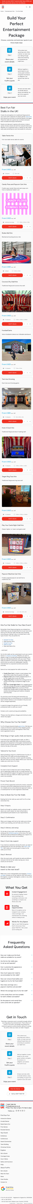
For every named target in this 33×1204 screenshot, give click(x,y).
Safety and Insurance (7, 1162)
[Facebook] (16, 1111)
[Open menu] (29, 7)
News (2, 1176)
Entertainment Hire (9, 11)
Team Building (5, 1144)
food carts (29, 116)
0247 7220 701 (11, 1104)
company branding (11, 656)
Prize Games (4, 1127)
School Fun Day (8, 643)
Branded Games (5, 1130)
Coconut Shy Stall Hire (10, 282)
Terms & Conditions (28, 1203)
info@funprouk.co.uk (13, 1106)
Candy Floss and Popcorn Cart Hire (14, 184)
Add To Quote (12, 178)
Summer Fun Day (8, 640)
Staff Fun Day (7, 644)
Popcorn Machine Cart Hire (11, 574)
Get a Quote (4, 1153)
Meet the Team (5, 1173)
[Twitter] (20, 1111)
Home (2, 11)
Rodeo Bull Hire (7, 233)
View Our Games (15, 1089)
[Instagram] (18, 1111)
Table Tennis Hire (8, 136)
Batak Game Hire (5, 1124)
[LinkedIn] (22, 1111)
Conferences (4, 1138)
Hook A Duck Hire (8, 428)
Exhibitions (4, 1136)
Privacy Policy (20, 1203)
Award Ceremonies (6, 1141)
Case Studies (4, 1179)
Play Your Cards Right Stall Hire (13, 525)
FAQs (2, 1164)
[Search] (26, 7)
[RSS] (24, 1111)
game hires (21, 726)
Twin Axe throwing (8, 379)
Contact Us (4, 1182)
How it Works (4, 1159)
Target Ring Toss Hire (9, 477)
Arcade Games (5, 1121)
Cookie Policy (12, 1203)
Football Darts (7, 330)
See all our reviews (10, 1190)
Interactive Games (6, 1118)
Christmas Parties (6, 1147)
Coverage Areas (5, 1156)
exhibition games (13, 833)
